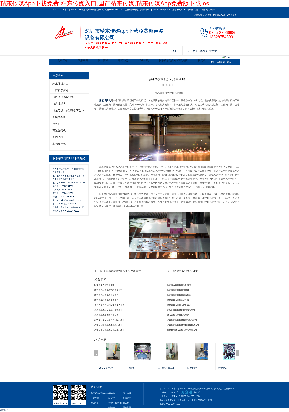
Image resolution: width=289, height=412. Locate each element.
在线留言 (207, 15)
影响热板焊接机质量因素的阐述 (181, 310)
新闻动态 (123, 60)
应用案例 (83, 60)
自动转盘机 (192, 368)
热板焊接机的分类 (187, 271)
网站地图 (4, 410)
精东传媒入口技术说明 (104, 285)
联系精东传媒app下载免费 (224, 15)
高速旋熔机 (59, 130)
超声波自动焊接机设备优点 (106, 295)
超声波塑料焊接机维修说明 (179, 290)
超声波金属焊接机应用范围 (179, 285)
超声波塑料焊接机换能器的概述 (108, 325)
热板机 (56, 123)
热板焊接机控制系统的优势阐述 (122, 271)
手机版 (197, 392)
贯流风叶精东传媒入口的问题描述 (182, 330)
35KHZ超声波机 (106, 368)
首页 (174, 50)
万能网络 (228, 388)
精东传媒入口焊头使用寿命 (179, 305)
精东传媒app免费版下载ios (68, 110)
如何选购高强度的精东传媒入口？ (109, 305)
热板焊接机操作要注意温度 (106, 315)
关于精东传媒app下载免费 (202, 50)
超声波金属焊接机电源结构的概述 (109, 330)
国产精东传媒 (60, 90)
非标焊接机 (59, 143)
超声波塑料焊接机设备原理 (179, 295)
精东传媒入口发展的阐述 (178, 315)
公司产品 (63, 60)
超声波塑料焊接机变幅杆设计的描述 (183, 325)
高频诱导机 (59, 117)
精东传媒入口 (60, 83)
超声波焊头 (222, 368)
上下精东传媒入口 (166, 368)
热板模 (131, 368)
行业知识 (143, 60)
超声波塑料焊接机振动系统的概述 (182, 320)
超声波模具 (59, 103)
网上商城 (103, 60)
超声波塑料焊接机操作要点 (106, 300)
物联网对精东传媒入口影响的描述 (109, 320)
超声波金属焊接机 (63, 97)
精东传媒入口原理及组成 (178, 300)
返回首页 (198, 15)
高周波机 (57, 137)
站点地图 (127, 407)
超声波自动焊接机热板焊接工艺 (108, 290)
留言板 (202, 60)
